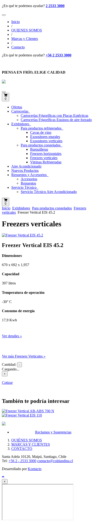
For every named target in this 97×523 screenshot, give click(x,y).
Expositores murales (45, 137)
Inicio (15, 22)
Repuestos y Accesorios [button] (29, 175)
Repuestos (28, 183)
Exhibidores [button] (20, 124)
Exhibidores (21, 208)
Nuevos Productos (25, 171)
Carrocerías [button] (20, 111)
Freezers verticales (43, 158)
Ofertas (16, 107)
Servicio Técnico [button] (24, 187)
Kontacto (34, 469)
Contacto (18, 47)
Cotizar (7, 383)
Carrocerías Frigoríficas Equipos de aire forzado (56, 120)
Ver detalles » (12, 336)
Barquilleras (39, 149)
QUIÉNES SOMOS (26, 440)
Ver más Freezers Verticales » (23, 356)
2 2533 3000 (55, 6)
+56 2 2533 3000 (58, 55)
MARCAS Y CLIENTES (30, 444)
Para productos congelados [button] (41, 145)
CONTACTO (21, 449)
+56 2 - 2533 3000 (22, 461)
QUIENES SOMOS (26, 30)
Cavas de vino (40, 132)
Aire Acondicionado (26, 166)
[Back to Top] (3, 477)
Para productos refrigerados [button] (41, 128)
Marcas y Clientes (24, 39)
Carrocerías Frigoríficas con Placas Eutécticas (54, 116)
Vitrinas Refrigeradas (45, 162)
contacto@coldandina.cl (55, 461)
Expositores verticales (46, 141)
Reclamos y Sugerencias (53, 432)
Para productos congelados (52, 208)
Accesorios (29, 179)
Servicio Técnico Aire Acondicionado (49, 192)
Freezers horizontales (45, 154)
